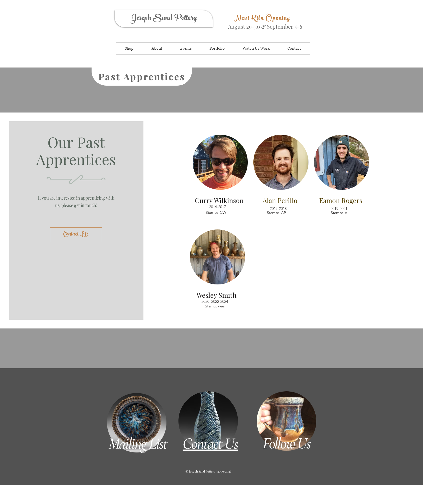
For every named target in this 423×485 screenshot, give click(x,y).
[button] (129, 48)
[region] (219, 24)
